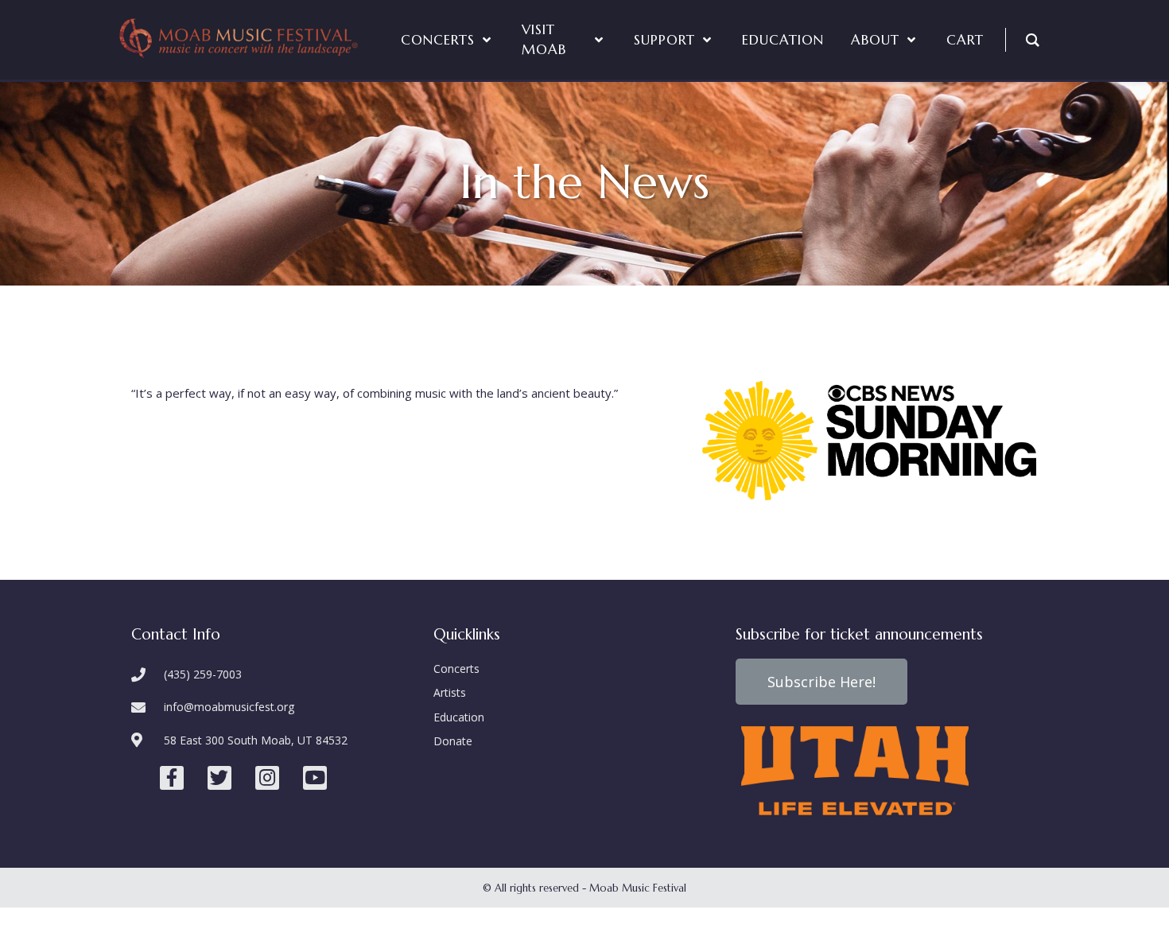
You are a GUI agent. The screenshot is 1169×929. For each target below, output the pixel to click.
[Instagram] (267, 778)
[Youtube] (315, 778)
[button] (821, 682)
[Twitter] (219, 778)
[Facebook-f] (172, 778)
